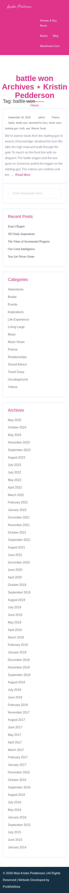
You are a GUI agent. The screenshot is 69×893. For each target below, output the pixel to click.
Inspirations (16, 312)
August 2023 (16, 457)
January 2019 (17, 652)
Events (12, 304)
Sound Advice (17, 364)
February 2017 (18, 757)
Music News (16, 342)
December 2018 (19, 659)
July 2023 (14, 465)
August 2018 (16, 682)
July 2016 (14, 802)
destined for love (38, 122)
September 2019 (19, 592)
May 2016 (14, 809)
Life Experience (18, 319)
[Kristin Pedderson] (19, 6)
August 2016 (16, 794)
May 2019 (14, 622)
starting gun (11, 128)
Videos (12, 387)
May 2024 (14, 435)
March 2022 (16, 495)
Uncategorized (18, 379)
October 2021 (17, 532)
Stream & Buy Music (48, 23)
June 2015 (15, 839)
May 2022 (14, 480)
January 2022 (17, 510)
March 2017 (16, 750)
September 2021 (19, 539)
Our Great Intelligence (21, 249)
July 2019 (14, 607)
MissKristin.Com (50, 46)
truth (22, 128)
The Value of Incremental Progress (29, 241)
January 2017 (17, 764)
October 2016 (17, 779)
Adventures (15, 289)
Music (12, 334)
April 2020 (15, 577)
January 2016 (17, 817)
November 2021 (19, 525)
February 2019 (18, 644)
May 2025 (14, 420)
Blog (55, 35)
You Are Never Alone (21, 256)
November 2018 (19, 667)
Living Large (16, 327)
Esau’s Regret (16, 226)
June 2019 (15, 614)
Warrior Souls (38, 128)
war (28, 128)
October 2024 (17, 427)
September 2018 (19, 675)
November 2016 (19, 772)
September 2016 (19, 787)
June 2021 (15, 555)
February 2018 (18, 705)
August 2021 (16, 547)
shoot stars (55, 122)
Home (34, 105)
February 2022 (18, 502)
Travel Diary (16, 372)
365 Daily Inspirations (21, 234)
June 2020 (15, 569)
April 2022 (15, 487)
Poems (56, 117)
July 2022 (14, 472)
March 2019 (16, 637)
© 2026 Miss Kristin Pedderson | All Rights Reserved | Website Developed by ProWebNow (31, 880)
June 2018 (15, 697)
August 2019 (16, 600)
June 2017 (15, 727)
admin (41, 117)
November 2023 (19, 442)
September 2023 (19, 450)
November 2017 (19, 712)
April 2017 (15, 742)
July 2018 (14, 689)
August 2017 (16, 719)
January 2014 (17, 847)
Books (44, 35)
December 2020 (19, 562)
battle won (21, 122)
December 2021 (19, 517)
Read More (22, 174)
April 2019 (15, 630)
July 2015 (14, 832)
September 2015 (19, 825)
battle (11, 122)
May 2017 (14, 734)
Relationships (17, 357)
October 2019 (17, 585)
